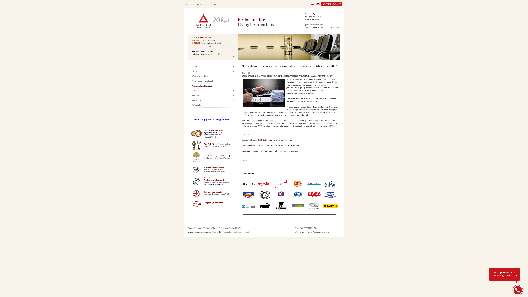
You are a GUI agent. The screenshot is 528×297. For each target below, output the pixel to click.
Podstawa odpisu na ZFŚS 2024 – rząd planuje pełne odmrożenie (267, 139)
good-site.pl (326, 232)
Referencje (196, 105)
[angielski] (318, 4)
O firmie (195, 66)
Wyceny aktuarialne (200, 76)
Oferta (194, 71)
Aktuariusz (196, 100)
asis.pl (310, 232)
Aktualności (224, 228)
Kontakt (195, 95)
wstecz (245, 161)
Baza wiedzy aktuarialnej (202, 80)
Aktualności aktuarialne (202, 85)
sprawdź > (232, 57)
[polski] (312, 4)
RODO (237, 228)
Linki (194, 90)
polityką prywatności (241, 232)
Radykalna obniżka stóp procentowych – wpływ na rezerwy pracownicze (270, 150)
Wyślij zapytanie (332, 4)
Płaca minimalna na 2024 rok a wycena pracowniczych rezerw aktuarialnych (271, 145)
